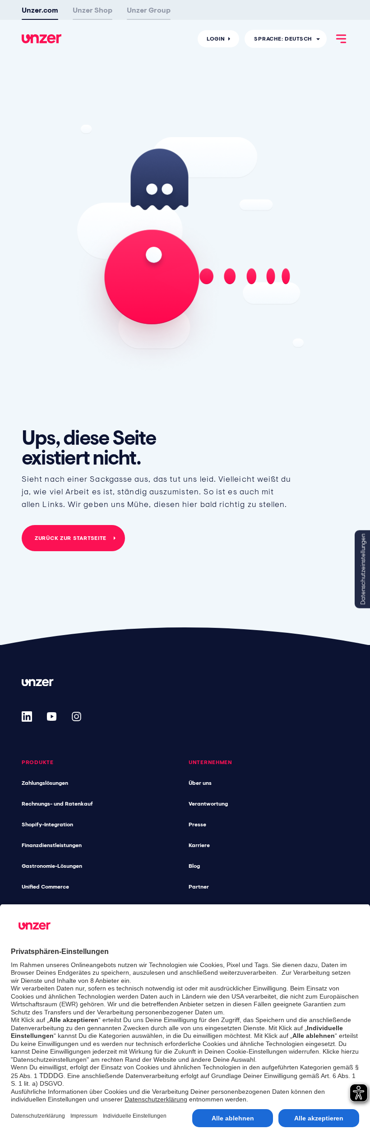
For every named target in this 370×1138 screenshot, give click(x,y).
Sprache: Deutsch (283, 39)
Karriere (199, 845)
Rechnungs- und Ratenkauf (57, 804)
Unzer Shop (92, 10)
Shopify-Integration (47, 824)
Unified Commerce (45, 887)
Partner (199, 887)
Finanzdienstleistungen (52, 845)
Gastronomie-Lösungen (52, 866)
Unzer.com (40, 10)
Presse (197, 824)
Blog (194, 866)
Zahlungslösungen (45, 783)
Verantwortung (208, 804)
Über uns (200, 783)
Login (216, 39)
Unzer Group (149, 10)
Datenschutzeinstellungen (362, 569)
